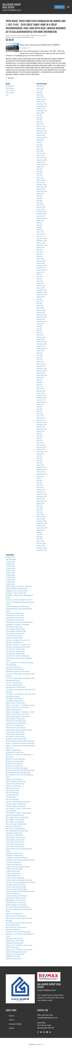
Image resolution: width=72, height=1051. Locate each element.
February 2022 (41, 207)
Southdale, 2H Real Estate (14, 853)
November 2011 (41, 469)
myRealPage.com (39, 1044)
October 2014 (41, 400)
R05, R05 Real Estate (12, 788)
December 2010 (42, 494)
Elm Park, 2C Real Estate (13, 667)
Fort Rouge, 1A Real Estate (14, 698)
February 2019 (41, 285)
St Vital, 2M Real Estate (13, 876)
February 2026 (41, 99)
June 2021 (40, 225)
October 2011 (41, 472)
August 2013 (40, 431)
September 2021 (42, 218)
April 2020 (40, 256)
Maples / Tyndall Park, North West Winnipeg (20, 743)
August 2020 (40, 247)
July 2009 (39, 532)
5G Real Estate (10, 584)
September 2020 (42, 245)
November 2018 (42, 292)
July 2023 (39, 169)
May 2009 (40, 537)
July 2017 (39, 326)
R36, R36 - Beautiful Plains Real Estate (18, 802)
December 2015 (41, 368)
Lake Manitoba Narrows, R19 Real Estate (19, 730)
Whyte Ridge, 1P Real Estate (15, 941)
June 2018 (40, 301)
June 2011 (39, 481)
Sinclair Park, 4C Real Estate (15, 842)
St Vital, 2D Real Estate (13, 873)
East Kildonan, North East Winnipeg (17, 656)
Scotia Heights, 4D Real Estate (15, 837)
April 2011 (40, 485)
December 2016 (42, 342)
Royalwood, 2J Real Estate (14, 833)
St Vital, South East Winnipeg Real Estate (22, 37)
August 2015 (40, 377)
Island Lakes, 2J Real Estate (14, 725)
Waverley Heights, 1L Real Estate (16, 905)
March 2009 (40, 541)
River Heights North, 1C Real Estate (17, 817)
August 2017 (40, 324)
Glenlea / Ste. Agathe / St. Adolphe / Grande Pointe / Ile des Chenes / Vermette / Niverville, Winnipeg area (20, 707)
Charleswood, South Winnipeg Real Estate (19, 622)
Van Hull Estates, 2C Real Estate (16, 902)
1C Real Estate (10, 562)
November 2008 (42, 550)
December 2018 (42, 290)
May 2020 (39, 254)
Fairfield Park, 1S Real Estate (15, 669)
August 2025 (40, 113)
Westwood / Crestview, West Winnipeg (18, 932)
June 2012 (40, 458)
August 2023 (40, 167)
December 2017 (41, 315)
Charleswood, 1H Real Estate (15, 618)
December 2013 (41, 422)
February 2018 (41, 310)
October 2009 (41, 526)
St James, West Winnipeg (14, 864)
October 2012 (41, 449)
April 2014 (40, 413)
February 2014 (41, 418)
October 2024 (41, 135)
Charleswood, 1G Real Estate (15, 615)
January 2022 (41, 209)
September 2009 (42, 528)
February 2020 (41, 261)
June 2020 (40, 252)
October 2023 (41, 162)
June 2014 (40, 409)
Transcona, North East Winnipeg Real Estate (20, 891)
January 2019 (41, 288)
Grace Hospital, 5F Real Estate (15, 719)
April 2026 (40, 95)
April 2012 (40, 463)
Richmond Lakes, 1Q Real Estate (16, 804)
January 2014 (41, 420)
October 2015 (41, 373)
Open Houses (10, 90)
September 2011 (42, 474)
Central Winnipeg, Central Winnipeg (17, 606)
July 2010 (39, 505)
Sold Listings (10, 93)
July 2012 (39, 456)
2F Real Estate (10, 575)
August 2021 (40, 220)
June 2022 (40, 198)
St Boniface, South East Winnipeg (16, 858)
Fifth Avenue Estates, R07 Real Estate (18, 671)
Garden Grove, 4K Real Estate (15, 703)
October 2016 (41, 346)
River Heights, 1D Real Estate (15, 822)
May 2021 (39, 227)
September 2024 (42, 137)
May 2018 (39, 303)
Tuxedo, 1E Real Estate (13, 893)
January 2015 (41, 393)
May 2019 (39, 279)
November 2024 (42, 133)
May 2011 (39, 483)
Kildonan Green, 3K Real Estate (16, 728)
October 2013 (41, 427)
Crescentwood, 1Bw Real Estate (16, 631)
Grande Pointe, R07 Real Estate (16, 721)
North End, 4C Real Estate (14, 766)
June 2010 (40, 508)
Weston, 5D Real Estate (13, 929)
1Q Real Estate (10, 570)
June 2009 (40, 534)
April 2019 (40, 281)
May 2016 (39, 357)
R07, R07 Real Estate (12, 793)
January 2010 (41, 519)
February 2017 (41, 337)
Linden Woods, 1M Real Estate (15, 734)
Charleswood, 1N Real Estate (15, 620)
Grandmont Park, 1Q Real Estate (16, 723)
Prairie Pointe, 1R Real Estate (15, 784)
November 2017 (42, 317)
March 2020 (40, 259)
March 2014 (40, 416)
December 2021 (41, 211)
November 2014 (42, 398)
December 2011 (41, 467)
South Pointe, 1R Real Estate (15, 844)
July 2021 (39, 223)
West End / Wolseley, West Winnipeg (17, 907)
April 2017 (40, 333)
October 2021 (41, 216)
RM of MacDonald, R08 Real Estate (17, 831)
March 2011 (40, 487)
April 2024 (40, 149)
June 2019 (40, 277)
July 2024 (39, 142)
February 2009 (41, 543)
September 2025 (42, 111)
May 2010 (39, 510)
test (7, 95)
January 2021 (41, 236)
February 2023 (41, 180)
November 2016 (42, 344)
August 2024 (40, 140)
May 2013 (39, 438)
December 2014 (42, 395)
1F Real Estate (10, 564)
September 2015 (42, 375)
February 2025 (41, 126)
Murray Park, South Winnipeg (15, 759)
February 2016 (41, 364)
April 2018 (40, 306)
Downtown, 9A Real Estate (14, 638)
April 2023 (40, 176)
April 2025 (40, 122)
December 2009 (42, 521)
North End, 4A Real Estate (14, 763)
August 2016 (40, 351)
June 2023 (40, 171)
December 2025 (42, 104)
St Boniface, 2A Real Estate (14, 855)
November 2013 (42, 425)
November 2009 (42, 523)
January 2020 (41, 263)
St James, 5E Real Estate (13, 862)
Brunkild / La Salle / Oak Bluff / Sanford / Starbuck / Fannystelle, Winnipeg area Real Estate (20, 602)
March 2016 (40, 362)
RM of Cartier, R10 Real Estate (15, 828)
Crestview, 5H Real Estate (14, 636)
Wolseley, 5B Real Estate (13, 959)
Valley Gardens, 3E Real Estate (15, 900)
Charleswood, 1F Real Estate (15, 613)
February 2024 (41, 153)
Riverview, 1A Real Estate (14, 826)
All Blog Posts (10, 86)
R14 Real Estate (11, 797)
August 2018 (40, 297)
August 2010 (40, 503)
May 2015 (39, 384)
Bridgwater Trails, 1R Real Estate (16, 593)
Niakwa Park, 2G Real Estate (15, 761)
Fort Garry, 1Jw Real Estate (14, 685)
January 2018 (41, 312)
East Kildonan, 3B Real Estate (15, 653)
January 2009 (41, 546)
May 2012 (39, 460)
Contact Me (59, 7)
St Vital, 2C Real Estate (13, 871)
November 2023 (42, 160)
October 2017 (41, 319)
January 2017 (41, 339)
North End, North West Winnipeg (16, 768)
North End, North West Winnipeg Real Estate (20, 770)
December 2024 (42, 131)
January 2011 (41, 492)
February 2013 (41, 445)
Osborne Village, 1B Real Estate (16, 781)
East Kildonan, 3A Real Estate (15, 651)
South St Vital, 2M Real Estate (15, 846)
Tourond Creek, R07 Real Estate (16, 887)
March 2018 (40, 308)
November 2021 (42, 214)
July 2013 (39, 433)
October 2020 (41, 243)
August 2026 (40, 88)
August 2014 (40, 404)
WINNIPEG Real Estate (13, 956)
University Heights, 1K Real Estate (16, 896)
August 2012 (40, 454)
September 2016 (42, 348)
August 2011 (40, 476)
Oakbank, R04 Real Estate (14, 779)
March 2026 (40, 97)
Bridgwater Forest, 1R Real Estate (16, 591)
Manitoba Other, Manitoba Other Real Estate (20, 741)
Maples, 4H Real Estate (13, 750)
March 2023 (40, 178)
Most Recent (41, 86)
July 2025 (39, 115)
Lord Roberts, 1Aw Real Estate (15, 736)
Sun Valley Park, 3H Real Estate (16, 884)
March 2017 (40, 335)
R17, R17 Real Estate (12, 799)
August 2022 (40, 194)
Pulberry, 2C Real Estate (13, 786)
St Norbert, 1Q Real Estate (14, 869)
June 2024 (40, 144)
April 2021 (40, 229)
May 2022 (39, 200)
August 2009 (40, 530)
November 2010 (42, 496)
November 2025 (42, 106)
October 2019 (41, 268)
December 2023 (42, 158)
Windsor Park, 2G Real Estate (15, 954)
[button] (59, 7)
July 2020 (39, 250)
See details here (25, 48)
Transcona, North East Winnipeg (16, 889)
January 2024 (41, 155)
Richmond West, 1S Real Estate (16, 806)
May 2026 (39, 93)
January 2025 (41, 129)
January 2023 (41, 182)
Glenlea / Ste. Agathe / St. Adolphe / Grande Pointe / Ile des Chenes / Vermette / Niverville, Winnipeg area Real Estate (20, 714)
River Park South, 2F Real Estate (16, 824)
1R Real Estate (10, 573)
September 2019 (42, 270)
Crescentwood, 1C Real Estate (15, 633)
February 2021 (41, 234)
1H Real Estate (10, 568)
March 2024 (40, 151)
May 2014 (39, 411)
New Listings (10, 88)
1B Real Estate (10, 557)
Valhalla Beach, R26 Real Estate (16, 898)
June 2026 (40, 90)
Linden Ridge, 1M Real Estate (15, 732)
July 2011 (39, 478)
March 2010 (40, 514)
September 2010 (42, 501)
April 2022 (40, 202)
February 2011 (41, 490)
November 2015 (42, 371)
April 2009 (40, 539)
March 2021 (40, 232)
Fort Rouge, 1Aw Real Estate (14, 701)
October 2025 (41, 108)
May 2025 (39, 119)
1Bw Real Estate (11, 559)
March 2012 (40, 465)
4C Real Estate (10, 582)
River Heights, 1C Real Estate (15, 819)
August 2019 (40, 272)
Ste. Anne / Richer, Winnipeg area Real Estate (20, 882)
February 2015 (41, 391)
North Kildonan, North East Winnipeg (18, 772)
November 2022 (42, 187)
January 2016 (41, 366)
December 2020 (42, 238)
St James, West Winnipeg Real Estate (17, 867)
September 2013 (42, 429)
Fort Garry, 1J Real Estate (14, 683)
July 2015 (39, 380)
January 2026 (41, 102)
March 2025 (40, 124)
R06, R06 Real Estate (12, 790)
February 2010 (41, 516)
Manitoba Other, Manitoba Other (16, 739)
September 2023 (42, 164)
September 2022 (42, 191)
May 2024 (39, 146)
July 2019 (39, 274)
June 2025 (40, 117)
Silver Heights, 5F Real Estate (15, 840)
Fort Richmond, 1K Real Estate (15, 687)
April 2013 (40, 440)
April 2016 (40, 360)
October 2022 (41, 189)
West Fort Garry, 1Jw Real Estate (16, 916)
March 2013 (40, 443)
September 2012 (42, 451)
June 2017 (40, 328)
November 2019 (42, 265)
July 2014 (39, 407)
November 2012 (42, 447)
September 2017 (42, 321)
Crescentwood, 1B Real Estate (15, 629)
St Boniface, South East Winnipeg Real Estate (20, 860)
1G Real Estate (10, 566)
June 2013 (40, 436)
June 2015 (40, 382)
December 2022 (42, 185)
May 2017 (39, 330)
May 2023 (39, 173)
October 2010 (41, 499)
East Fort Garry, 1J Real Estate (15, 649)
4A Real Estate (10, 579)
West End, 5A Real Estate (14, 914)
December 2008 (42, 548)
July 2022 (39, 196)
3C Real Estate (10, 577)
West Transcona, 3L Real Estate (16, 927)
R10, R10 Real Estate (12, 795)
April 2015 (40, 386)
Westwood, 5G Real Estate (14, 938)
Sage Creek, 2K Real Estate (14, 835)
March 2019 (40, 283)
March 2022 (40, 205)
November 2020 (42, 241)
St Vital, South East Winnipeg (15, 878)
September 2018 (42, 294)
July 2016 (39, 353)
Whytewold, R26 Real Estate (15, 943)
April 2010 (40, 512)
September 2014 (42, 402)
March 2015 (40, 389)
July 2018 (39, 299)
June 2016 (40, 355)
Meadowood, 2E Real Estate (14, 752)
